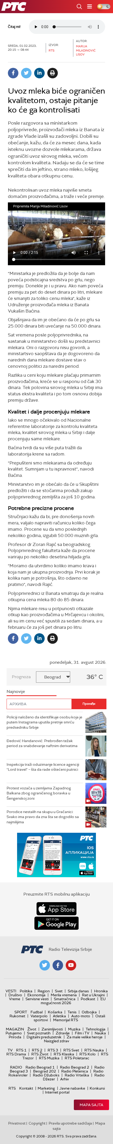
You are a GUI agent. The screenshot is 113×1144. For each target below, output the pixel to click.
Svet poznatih (38, 1033)
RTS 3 (53, 1050)
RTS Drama (16, 1054)
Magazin (15, 1029)
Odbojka (89, 1012)
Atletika (59, 1016)
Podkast (88, 999)
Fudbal (36, 1012)
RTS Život (39, 1054)
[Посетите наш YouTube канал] (71, 965)
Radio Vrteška (77, 1075)
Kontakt (26, 1088)
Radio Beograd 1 (40, 1067)
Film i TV (82, 1033)
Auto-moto (80, 1016)
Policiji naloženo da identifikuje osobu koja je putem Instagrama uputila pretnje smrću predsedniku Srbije (44, 722)
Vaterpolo (39, 1016)
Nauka (100, 1033)
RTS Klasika (64, 1054)
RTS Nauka (94, 1050)
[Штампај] (52, 73)
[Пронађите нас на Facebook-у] (58, 965)
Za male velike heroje (84, 1037)
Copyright (37, 1123)
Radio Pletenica (74, 1071)
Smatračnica (64, 999)
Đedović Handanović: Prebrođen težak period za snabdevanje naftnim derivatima (42, 743)
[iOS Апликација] (56, 855)
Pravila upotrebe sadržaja (70, 1123)
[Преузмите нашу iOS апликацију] (56, 908)
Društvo (15, 995)
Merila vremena (64, 995)
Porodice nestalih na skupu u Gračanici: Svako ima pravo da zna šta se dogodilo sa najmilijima (43, 816)
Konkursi (97, 1088)
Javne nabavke (72, 1088)
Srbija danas (78, 991)
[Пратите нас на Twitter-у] (44, 965)
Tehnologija (95, 1029)
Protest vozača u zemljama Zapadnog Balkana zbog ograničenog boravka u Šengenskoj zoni (39, 793)
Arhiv (64, 1079)
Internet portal (57, 1092)
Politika (26, 991)
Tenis (72, 1012)
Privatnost (16, 1123)
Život (31, 1029)
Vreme (14, 999)
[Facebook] (13, 73)
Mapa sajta (91, 1104)
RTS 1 (21, 1050)
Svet (59, 991)
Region (44, 991)
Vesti (11, 991)
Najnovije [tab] (16, 691)
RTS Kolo (87, 1054)
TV (10, 1050)
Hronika (101, 991)
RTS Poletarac (77, 1058)
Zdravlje (63, 1033)
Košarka (55, 1012)
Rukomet (17, 1016)
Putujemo (14, 1033)
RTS (12, 1088)
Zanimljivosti (52, 1029)
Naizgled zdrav (56, 1041)
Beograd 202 (44, 1071)
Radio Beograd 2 (74, 1067)
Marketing (46, 1088)
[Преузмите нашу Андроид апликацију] (56, 923)
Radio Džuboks (46, 1075)
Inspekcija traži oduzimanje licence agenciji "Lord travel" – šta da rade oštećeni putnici (43, 767)
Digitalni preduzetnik (44, 1037)
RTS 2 (37, 1050)
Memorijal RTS (65, 1020)
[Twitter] (26, 73)
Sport (20, 1012)
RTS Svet (71, 1050)
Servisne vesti (37, 999)
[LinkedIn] (39, 73)
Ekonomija (36, 995)
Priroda (15, 1037)
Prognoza (21, 677)
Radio (16, 1067)
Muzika (74, 1029)
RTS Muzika (49, 1058)
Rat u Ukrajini (93, 995)
